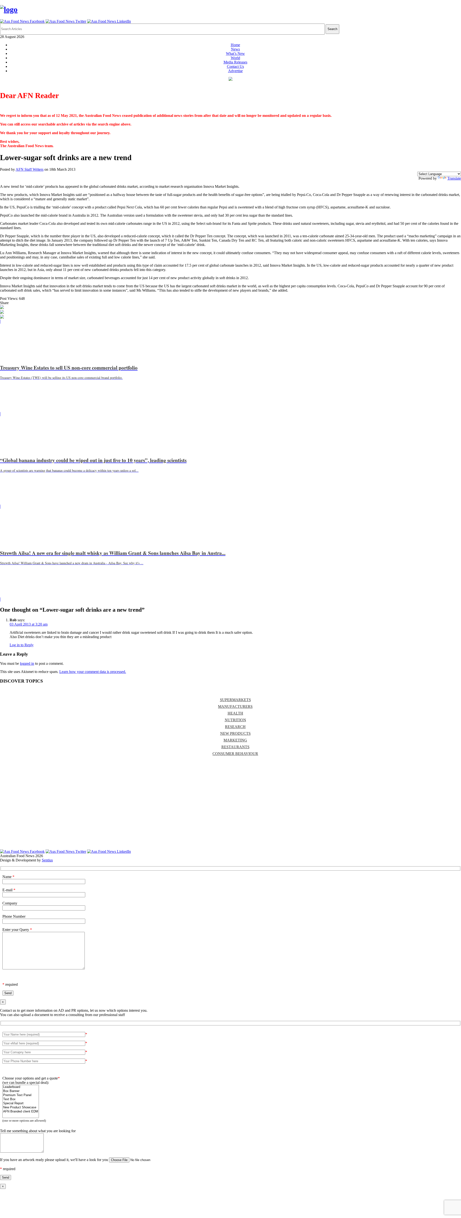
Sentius (47, 860)
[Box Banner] (21, 1091)
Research (235, 727)
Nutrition (235, 720)
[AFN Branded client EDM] (21, 1112)
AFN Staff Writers (29, 169)
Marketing (235, 740)
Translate (454, 178)
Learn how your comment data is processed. (92, 672)
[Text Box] (21, 1099)
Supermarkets (235, 700)
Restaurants (235, 747)
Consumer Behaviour (235, 754)
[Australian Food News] (9, 9)
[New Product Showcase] (21, 1107)
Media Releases (235, 62)
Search (332, 29)
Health (235, 713)
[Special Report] (21, 1103)
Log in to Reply (22, 645)
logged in (27, 663)
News (235, 49)
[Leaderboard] (21, 1087)
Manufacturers (235, 706)
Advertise (235, 71)
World (235, 58)
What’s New (235, 53)
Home (235, 45)
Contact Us (235, 66)
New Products (235, 733)
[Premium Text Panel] (21, 1095)
